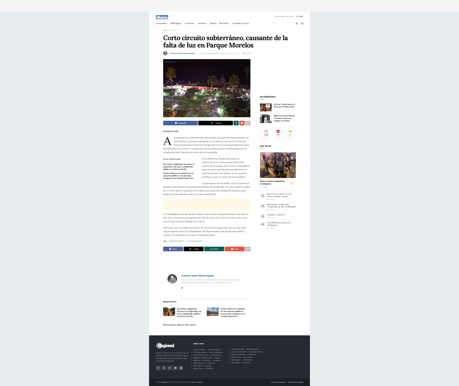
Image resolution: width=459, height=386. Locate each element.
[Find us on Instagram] (169, 368)
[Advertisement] (229, 5)
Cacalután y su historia (275, 215)
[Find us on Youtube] (175, 368)
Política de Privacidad (295, 382)
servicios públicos (194, 241)
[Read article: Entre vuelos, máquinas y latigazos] (278, 165)
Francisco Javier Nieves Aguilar (182, 53)
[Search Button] (297, 23)
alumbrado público (176, 241)
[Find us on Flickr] (181, 368)
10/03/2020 (203, 53)
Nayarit (213, 23)
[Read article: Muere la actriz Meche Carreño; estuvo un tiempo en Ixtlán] (266, 118)
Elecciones (223, 23)
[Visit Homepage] (162, 17)
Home (165, 30)
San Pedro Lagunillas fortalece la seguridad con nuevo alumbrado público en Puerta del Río (178, 166)
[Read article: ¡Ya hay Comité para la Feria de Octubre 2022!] (266, 107)
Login (300, 16)
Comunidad (161, 23)
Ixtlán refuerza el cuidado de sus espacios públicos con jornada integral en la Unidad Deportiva (178, 175)
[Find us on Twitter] (164, 368)
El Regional (164, 382)
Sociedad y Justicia (240, 23)
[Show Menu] (302, 23)
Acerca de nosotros (278, 382)
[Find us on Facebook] (158, 368)
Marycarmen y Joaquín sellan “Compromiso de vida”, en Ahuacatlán (281, 205)
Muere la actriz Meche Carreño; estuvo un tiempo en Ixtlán (284, 118)
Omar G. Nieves (197, 382)
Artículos (202, 23)
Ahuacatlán (173, 30)
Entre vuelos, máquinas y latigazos (272, 182)
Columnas (189, 23)
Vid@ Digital (175, 23)
